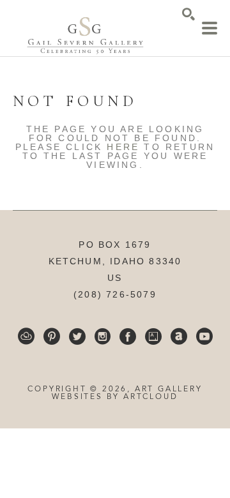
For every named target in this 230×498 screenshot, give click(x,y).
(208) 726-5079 (115, 294)
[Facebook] (127, 336)
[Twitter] (77, 336)
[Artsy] (153, 336)
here (123, 147)
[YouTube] (204, 336)
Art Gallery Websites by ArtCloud (127, 393)
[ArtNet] (179, 336)
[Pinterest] (51, 336)
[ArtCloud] (26, 336)
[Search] (188, 14)
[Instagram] (103, 336)
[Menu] (209, 28)
